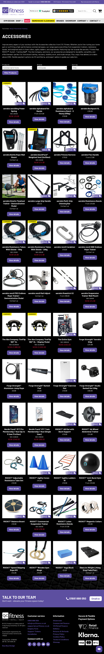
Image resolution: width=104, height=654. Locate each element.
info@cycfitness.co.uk (37, 623)
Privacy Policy (58, 634)
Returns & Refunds (61, 631)
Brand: (39, 65)
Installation (32, 634)
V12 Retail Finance (60, 626)
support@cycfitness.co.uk (38, 626)
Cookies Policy (59, 637)
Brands (60, 21)
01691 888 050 (45, 2)
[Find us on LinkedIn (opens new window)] (48, 644)
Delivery (56, 629)
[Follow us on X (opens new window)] (34, 644)
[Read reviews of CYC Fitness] (63, 11)
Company (82, 21)
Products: (6, 65)
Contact (94, 21)
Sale (27, 21)
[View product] (14, 93)
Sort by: (75, 65)
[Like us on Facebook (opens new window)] (30, 644)
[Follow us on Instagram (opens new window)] (39, 644)
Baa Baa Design (8, 646)
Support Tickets (34, 631)
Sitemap (56, 642)
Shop (18, 21)
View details (14, 122)
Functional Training (20, 28)
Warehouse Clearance (43, 21)
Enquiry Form (33, 629)
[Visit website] (40, 11)
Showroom (70, 21)
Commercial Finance (61, 623)
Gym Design (9, 21)
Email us (96, 598)
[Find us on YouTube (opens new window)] (43, 644)
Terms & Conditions (61, 639)
